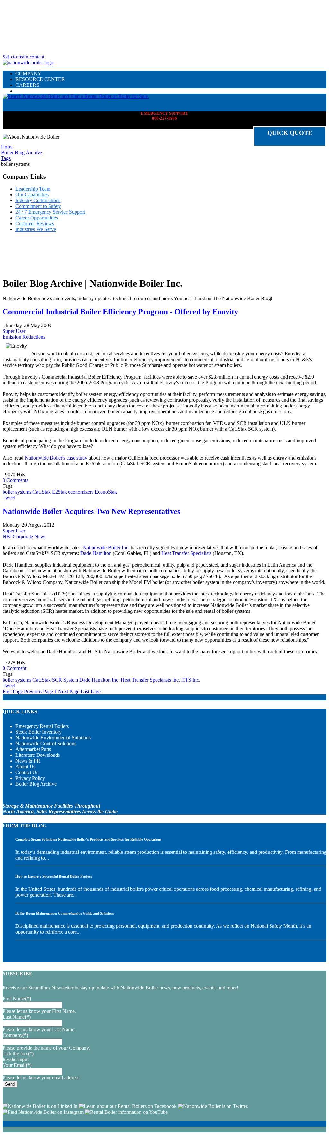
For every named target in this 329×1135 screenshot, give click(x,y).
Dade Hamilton (95, 553)
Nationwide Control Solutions (45, 743)
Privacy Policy (30, 778)
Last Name (17, 1017)
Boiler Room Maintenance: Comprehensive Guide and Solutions (64, 913)
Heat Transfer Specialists (186, 553)
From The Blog (25, 825)
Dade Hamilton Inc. (99, 680)
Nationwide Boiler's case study (56, 457)
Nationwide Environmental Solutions (53, 737)
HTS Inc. (190, 680)
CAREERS (27, 85)
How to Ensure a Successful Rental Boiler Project (53, 876)
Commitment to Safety (38, 206)
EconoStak (106, 492)
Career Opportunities (36, 217)
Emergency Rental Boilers (42, 726)
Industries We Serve (35, 229)
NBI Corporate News (24, 536)
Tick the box (18, 1053)
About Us (25, 766)
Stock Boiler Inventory (38, 732)
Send (10, 1084)
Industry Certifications (37, 200)
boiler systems (17, 492)
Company (15, 1035)
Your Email (17, 1065)
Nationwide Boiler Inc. (106, 547)
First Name (17, 998)
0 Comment (14, 668)
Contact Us (26, 772)
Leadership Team (32, 189)
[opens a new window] (40, 1106)
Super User (14, 331)
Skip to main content (23, 56)
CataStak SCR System (55, 680)
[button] (76, 96)
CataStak (41, 492)
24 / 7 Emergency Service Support (50, 212)
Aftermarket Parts (33, 749)
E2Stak (59, 492)
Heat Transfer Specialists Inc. (150, 680)
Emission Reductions (24, 337)
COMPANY (28, 73)
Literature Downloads (37, 755)
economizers (80, 492)
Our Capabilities (32, 194)
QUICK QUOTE (289, 133)
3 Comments (15, 480)
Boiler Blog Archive (36, 784)
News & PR (27, 761)
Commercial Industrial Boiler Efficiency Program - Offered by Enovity (120, 312)
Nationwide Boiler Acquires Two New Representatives (91, 511)
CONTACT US (31, 91)
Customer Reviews (34, 223)
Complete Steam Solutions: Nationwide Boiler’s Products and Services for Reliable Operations (88, 839)
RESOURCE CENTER (40, 79)
